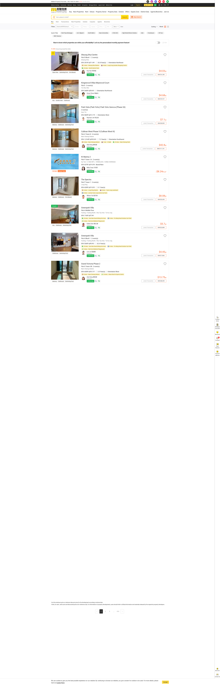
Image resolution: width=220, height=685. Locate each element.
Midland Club (109, 5)
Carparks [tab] (92, 22)
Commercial (63, 5)
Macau (74, 5)
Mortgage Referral (93, 5)
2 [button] (105, 611)
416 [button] (118, 611)
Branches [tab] (107, 22)
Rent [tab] (57, 22)
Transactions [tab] (65, 22)
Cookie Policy (60, 683)
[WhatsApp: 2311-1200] (155, 5)
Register (138, 5)
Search (124, 17)
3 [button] (109, 611)
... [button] (113, 611)
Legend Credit (101, 5)
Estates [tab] (85, 22)
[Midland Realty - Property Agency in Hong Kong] (59, 10)
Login (131, 5)
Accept (165, 682)
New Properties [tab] (75, 22)
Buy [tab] (52, 22)
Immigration (85, 5)
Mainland (69, 5)
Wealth (79, 5)
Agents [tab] (100, 22)
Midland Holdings (55, 5)
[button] (97, 611)
